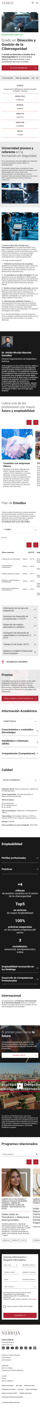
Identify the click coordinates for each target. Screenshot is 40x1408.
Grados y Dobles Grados (11, 1355)
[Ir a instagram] (21, 1348)
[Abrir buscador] (32, 3)
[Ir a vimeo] (35, 1348)
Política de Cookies (29, 1385)
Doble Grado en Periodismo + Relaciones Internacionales (15, 1217)
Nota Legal (19, 1385)
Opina (4, 1378)
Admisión (5, 1365)
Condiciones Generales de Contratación (12, 1397)
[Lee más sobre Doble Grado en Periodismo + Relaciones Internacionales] (16, 1182)
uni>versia (20, 1389)
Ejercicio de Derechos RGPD (9, 1393)
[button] (20, 687)
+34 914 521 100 (7, 1345)
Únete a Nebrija (7, 1381)
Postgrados (6, 1357)
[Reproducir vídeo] (20, 1086)
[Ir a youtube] (12, 1348)
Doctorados (6, 1360)
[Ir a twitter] (7, 1348)
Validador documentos (25, 1393)
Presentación (7, 78)
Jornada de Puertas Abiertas (12, 1370)
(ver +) (34, 1299)
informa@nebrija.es (8, 1342)
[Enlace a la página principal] (8, 3)
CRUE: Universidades (31, 1389)
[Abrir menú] (37, 3)
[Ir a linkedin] (3, 1348)
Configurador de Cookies (8, 1389)
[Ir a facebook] (16, 1348)
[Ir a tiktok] (25, 1348)
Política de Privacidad (25, 1306)
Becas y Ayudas (7, 1368)
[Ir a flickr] (30, 1348)
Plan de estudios (22, 78)
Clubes (4, 1376)
